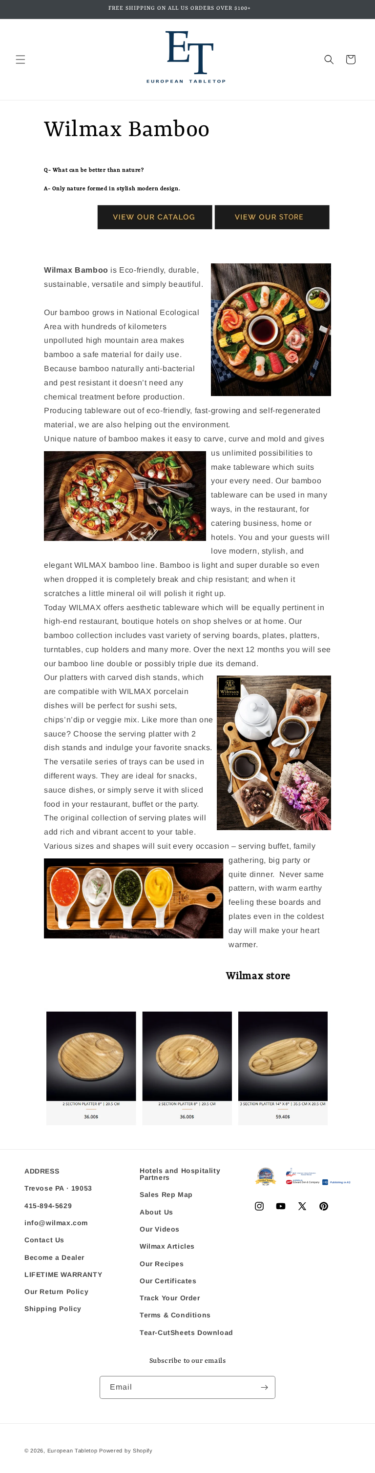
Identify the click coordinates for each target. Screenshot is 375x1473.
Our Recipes (162, 1264)
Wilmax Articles (167, 1246)
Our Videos (160, 1229)
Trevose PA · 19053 (58, 1188)
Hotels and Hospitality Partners (180, 1174)
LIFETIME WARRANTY (63, 1274)
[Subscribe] (264, 1387)
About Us (156, 1212)
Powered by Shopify (126, 1450)
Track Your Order (170, 1298)
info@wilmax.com (56, 1223)
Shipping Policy (53, 1309)
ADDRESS (41, 1171)
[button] (20, 59)
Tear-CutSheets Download (186, 1332)
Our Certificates (168, 1281)
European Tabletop (72, 1450)
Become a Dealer (54, 1257)
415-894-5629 (48, 1206)
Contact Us (44, 1240)
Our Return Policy (56, 1291)
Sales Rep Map (166, 1194)
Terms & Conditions (175, 1315)
